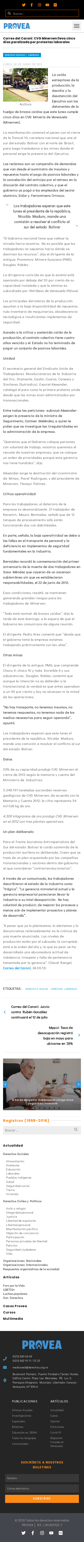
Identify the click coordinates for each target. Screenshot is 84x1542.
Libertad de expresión (21, 1220)
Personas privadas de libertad (26, 1241)
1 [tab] (25, 1108)
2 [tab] (30, 1108)
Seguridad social (17, 1186)
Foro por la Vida (13, 1285)
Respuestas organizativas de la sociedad (31, 1269)
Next (78, 1084)
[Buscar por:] (42, 1130)
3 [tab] (35, 1108)
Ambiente (12, 1165)
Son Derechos (13, 1298)
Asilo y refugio (16, 1208)
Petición (11, 1245)
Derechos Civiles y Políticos (22, 1201)
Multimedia (13, 1319)
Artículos (11, 1277)
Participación (15, 1237)
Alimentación (15, 1161)
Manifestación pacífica (22, 1229)
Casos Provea (15, 1306)
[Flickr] (55, 5)
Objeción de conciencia (22, 1233)
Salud (10, 1182)
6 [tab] (49, 1108)
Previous (5, 1084)
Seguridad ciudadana (21, 1249)
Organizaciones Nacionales (22, 1261)
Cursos (9, 1312)
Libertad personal (18, 1225)
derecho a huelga (36, 988)
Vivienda (12, 1194)
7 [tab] (54, 1108)
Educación (13, 1169)
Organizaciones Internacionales (25, 1265)
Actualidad (13, 1145)
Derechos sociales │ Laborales (22, 55)
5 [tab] (44, 1108)
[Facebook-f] (31, 5)
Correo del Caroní (17, 968)
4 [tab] (40, 1108)
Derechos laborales (64, 988)
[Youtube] (47, 5)
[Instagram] (39, 5)
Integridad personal (19, 1212)
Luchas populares (15, 1294)
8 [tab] (59, 1108)
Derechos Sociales (16, 1154)
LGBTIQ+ (9, 1289)
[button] (76, 26)
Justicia (11, 1216)
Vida (9, 1253)
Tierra (10, 1190)
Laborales (13, 1173)
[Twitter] (24, 5)
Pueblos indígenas (19, 1177)
